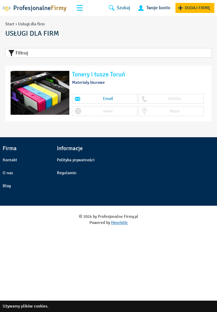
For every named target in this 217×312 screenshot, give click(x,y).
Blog (7, 185)
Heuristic (119, 222)
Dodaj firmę (197, 7)
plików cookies (34, 306)
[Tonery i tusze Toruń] (40, 93)
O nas (8, 172)
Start (10, 23)
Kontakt (10, 159)
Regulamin (66, 172)
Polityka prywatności (75, 159)
